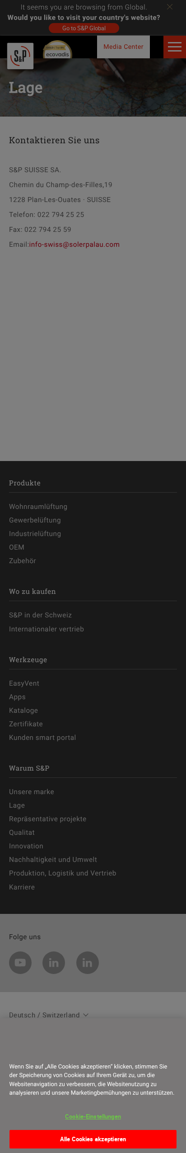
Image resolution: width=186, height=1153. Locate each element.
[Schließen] (19, 1050)
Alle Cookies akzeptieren (93, 1139)
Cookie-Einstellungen (93, 1116)
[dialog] (93, 1085)
